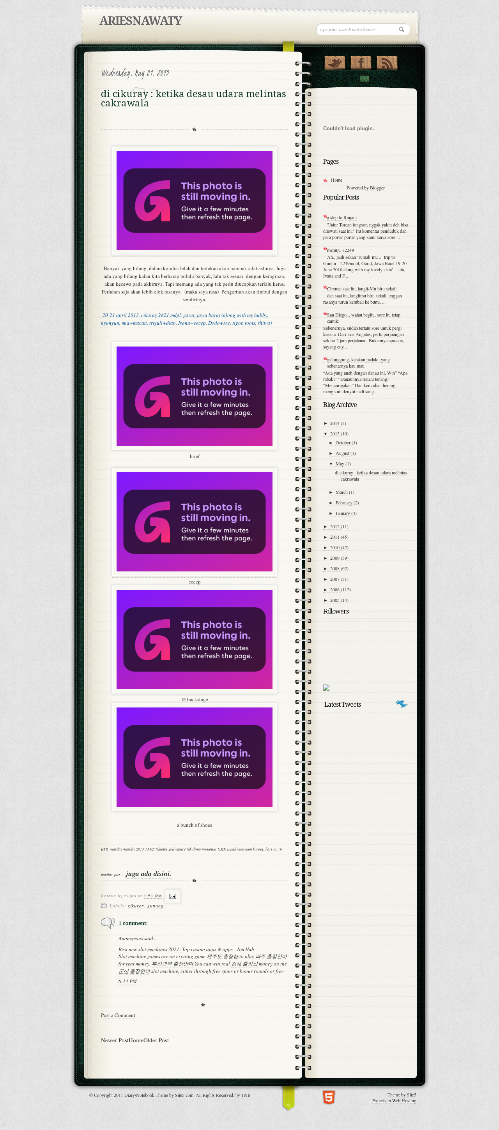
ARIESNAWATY (140, 21)
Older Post (156, 1040)
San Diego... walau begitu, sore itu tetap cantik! (363, 317)
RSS (387, 61)
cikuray (136, 905)
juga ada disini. (149, 873)
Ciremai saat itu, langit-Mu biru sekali (361, 288)
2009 (335, 558)
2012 (335, 526)
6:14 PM (128, 981)
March (342, 492)
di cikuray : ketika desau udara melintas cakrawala (371, 475)
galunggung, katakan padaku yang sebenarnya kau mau (358, 362)
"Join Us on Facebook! (361, 61)
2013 (335, 433)
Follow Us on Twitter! (335, 61)
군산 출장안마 (134, 970)
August (343, 453)
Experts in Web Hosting (394, 1100)
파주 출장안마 (271, 956)
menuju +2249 (340, 250)
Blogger (377, 187)
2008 (335, 568)
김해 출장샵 (244, 963)
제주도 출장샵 (222, 956)
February (345, 502)
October (344, 442)
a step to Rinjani (342, 217)
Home (136, 1040)
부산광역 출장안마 (172, 963)
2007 (335, 579)
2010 (335, 547)
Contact (364, 79)
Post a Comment (118, 1015)
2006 (335, 589)
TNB (246, 1095)
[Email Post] (171, 896)
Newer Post (115, 1040)
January (343, 513)
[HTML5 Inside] (329, 1097)
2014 (335, 423)
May (340, 463)
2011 (335, 537)
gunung (155, 905)
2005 (335, 600)
